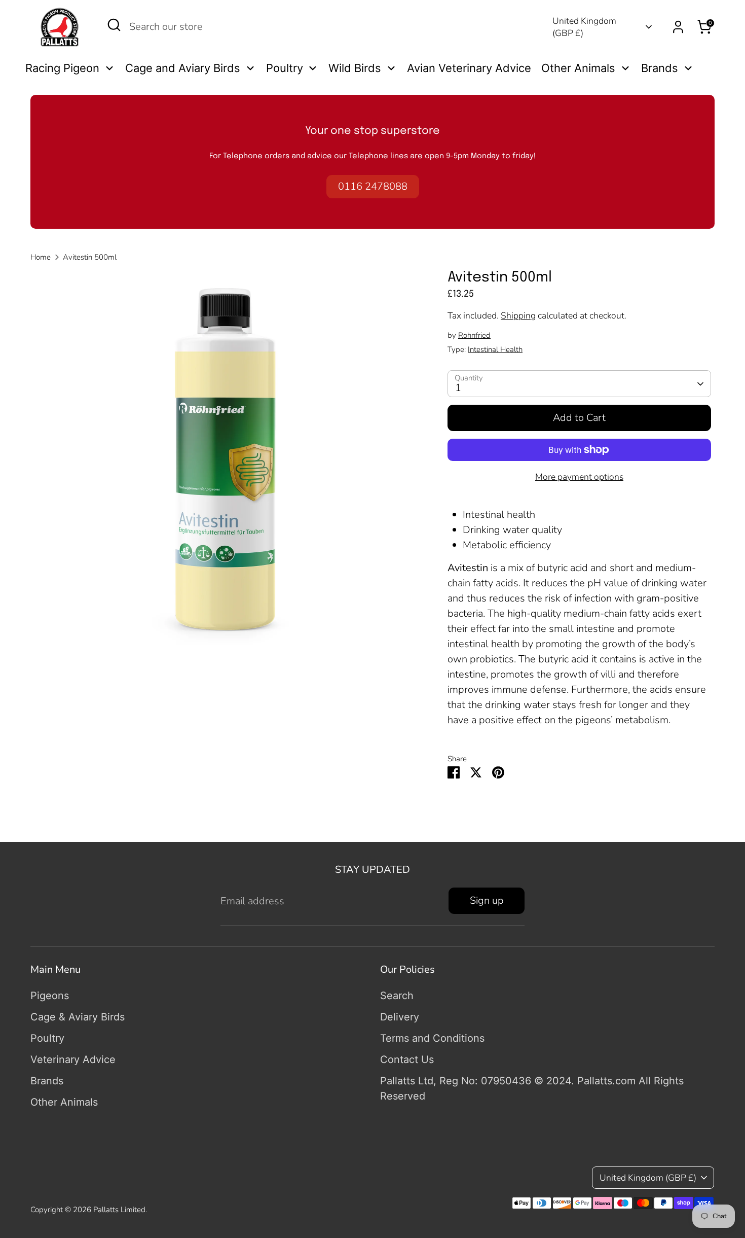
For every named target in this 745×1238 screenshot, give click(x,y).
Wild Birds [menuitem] (354, 68)
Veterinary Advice (73, 1059)
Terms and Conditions (432, 1038)
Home (40, 257)
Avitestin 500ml (90, 257)
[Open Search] (114, 25)
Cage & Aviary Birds (77, 1017)
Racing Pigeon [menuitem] (62, 68)
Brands (46, 1081)
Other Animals (64, 1102)
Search (397, 995)
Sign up (487, 900)
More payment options (579, 477)
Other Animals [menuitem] (578, 68)
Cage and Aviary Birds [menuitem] (182, 68)
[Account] (678, 27)
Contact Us (407, 1059)
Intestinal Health (495, 349)
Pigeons (49, 995)
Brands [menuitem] (659, 68)
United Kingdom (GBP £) (584, 27)
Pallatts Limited (119, 1210)
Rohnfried (474, 335)
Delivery (399, 1017)
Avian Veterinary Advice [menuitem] (469, 68)
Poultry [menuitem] (284, 68)
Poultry (47, 1038)
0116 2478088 (372, 186)
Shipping (518, 315)
